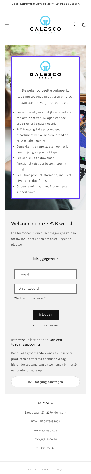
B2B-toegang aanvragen (45, 382)
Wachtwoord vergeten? (30, 298)
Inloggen (45, 314)
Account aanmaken (45, 325)
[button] (6, 24)
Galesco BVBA (40, 470)
